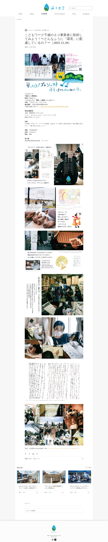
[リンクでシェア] (37, 454)
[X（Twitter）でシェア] (29, 454)
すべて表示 (88, 467)
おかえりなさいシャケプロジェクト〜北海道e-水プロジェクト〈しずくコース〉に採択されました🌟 (79, 487)
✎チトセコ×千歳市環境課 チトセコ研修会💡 (54, 487)
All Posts (19, 19)
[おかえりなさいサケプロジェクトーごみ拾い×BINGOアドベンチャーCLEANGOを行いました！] (28, 476)
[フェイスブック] (55, 540)
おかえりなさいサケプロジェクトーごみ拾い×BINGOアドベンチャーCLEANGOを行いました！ (28, 487)
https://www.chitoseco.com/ (54, 535)
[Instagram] (53, 540)
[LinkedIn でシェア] (33, 454)
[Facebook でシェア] (25, 454)
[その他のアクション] (82, 30)
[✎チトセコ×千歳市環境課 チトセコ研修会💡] (54, 476)
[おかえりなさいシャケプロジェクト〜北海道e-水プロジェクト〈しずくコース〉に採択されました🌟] (79, 476)
